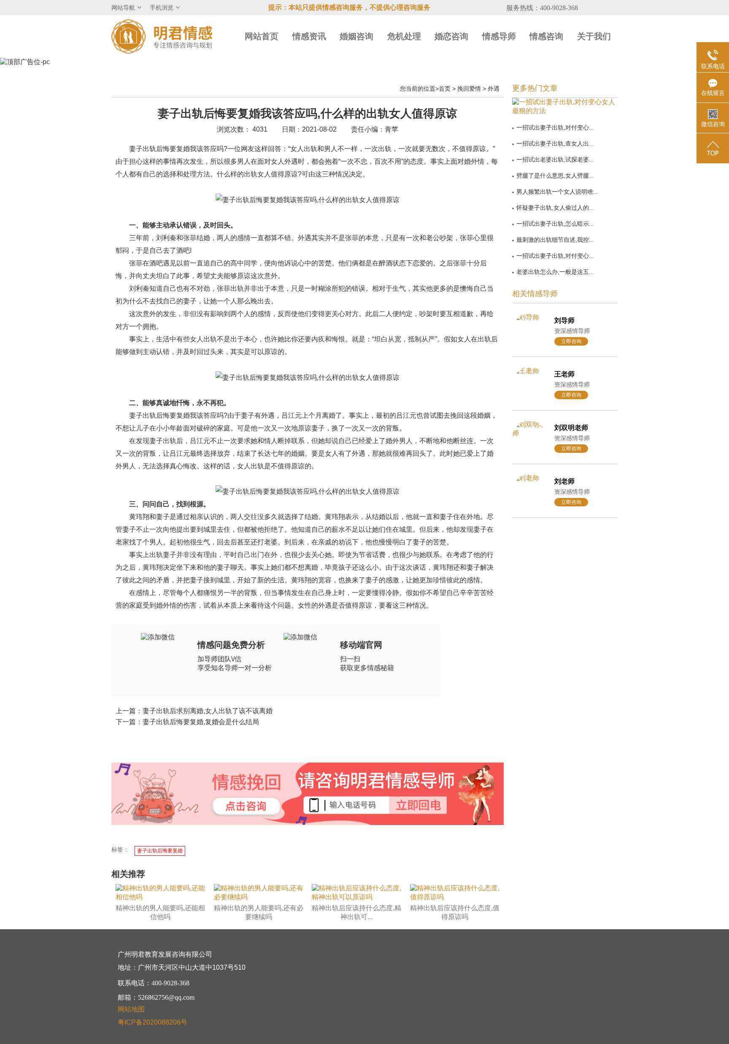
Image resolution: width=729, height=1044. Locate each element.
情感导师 (499, 36)
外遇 (494, 88)
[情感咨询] (246, 807)
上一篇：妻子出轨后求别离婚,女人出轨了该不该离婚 (194, 710)
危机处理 (404, 36)
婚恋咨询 (451, 36)
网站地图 (131, 1009)
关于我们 (594, 36)
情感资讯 (309, 36)
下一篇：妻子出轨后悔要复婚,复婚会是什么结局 (187, 721)
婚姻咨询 (356, 36)
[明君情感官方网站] (162, 36)
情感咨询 (546, 36)
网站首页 (261, 36)
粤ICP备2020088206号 (152, 1022)
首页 (445, 88)
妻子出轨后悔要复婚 (160, 851)
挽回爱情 (469, 88)
